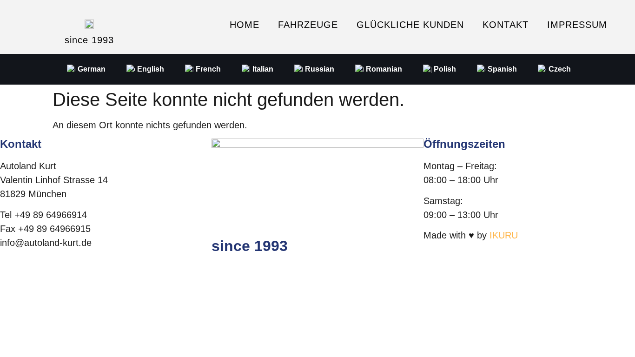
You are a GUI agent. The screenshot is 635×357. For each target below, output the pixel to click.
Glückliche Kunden (410, 25)
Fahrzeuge (308, 25)
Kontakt (506, 25)
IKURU (503, 235)
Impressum (577, 25)
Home (244, 25)
